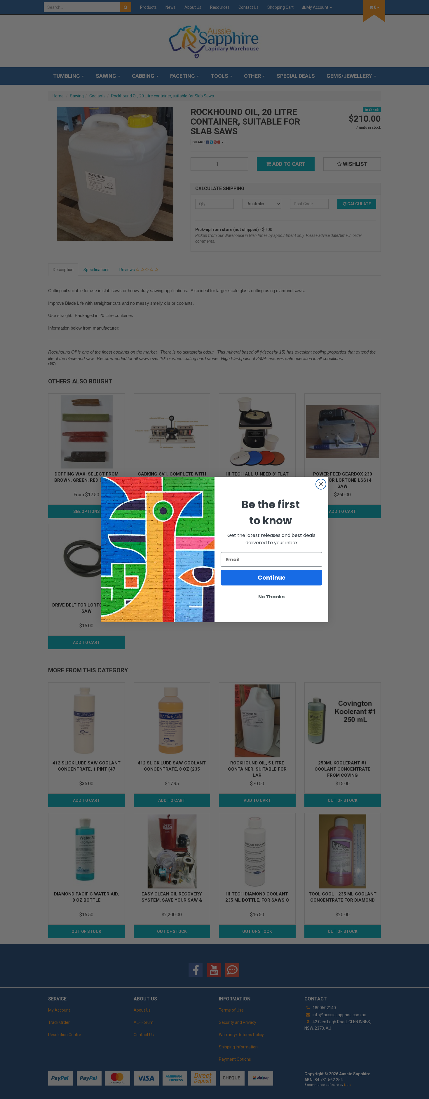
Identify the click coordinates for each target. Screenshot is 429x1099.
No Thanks (271, 596)
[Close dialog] (321, 484)
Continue (271, 577)
